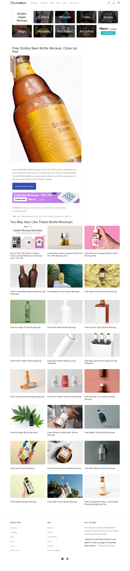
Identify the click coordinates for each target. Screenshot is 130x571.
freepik (45, 216)
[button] (109, 2)
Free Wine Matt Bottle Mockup (61, 327)
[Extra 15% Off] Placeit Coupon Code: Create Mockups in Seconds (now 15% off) (26, 255)
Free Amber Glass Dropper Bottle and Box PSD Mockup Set (65, 254)
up (70, 216)
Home (12, 541)
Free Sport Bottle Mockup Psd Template (61, 362)
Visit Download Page (24, 186)
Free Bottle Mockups (60, 208)
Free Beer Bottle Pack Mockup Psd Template (101, 362)
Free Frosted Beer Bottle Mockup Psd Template (27, 292)
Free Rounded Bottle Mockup (23, 432)
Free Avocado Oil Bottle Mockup (25, 327)
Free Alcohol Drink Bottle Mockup (100, 327)
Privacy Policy (52, 537)
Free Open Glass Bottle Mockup (62, 502)
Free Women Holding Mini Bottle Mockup (62, 433)
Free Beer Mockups (48, 208)
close (40, 216)
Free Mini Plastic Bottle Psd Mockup (64, 397)
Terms (49, 541)
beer (19, 216)
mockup (50, 216)
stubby (67, 216)
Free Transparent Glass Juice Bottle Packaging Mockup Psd (101, 503)
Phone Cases (14, 550)
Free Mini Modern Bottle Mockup (100, 468)
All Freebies (26, 208)
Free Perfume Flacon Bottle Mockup (64, 468)
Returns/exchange (53, 550)
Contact (50, 532)
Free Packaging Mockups (20, 211)
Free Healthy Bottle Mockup (23, 502)
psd (62, 216)
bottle (36, 216)
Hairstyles (13, 532)
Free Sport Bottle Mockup (22, 468)
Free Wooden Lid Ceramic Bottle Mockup (100, 398)
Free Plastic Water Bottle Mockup (26, 361)
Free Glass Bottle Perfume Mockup (101, 291)
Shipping (50, 546)
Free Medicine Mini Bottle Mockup (63, 291)
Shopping (13, 528)
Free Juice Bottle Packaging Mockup (27, 397)
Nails (12, 537)
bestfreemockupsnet (27, 216)
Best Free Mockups (36, 208)
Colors (12, 546)
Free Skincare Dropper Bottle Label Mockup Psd (101, 254)
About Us (50, 528)
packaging (57, 216)
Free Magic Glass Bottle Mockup (100, 432)
